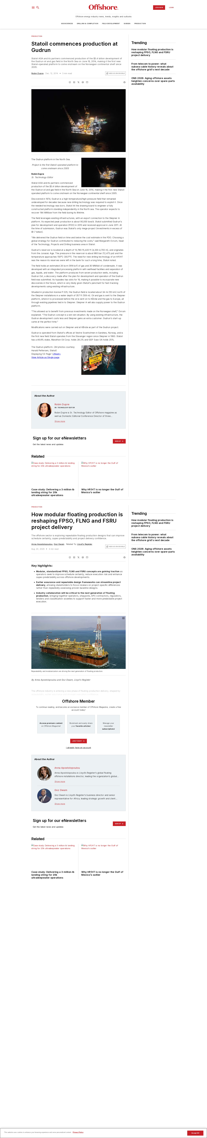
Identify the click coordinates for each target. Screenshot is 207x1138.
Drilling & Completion (87, 23)
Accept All (195, 1133)
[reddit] (83, 82)
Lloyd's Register (84, 544)
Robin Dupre (37, 73)
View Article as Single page (45, 357)
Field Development (111, 23)
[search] (38, 7)
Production (140, 23)
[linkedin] (74, 82)
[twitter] (78, 82)
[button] (33, 7)
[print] (124, 82)
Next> (57, 354)
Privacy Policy (78, 1132)
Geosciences (67, 23)
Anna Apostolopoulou (42, 544)
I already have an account (78, 747)
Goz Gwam (59, 544)
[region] (103, 1133)
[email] (87, 82)
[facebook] (70, 82)
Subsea (127, 23)
